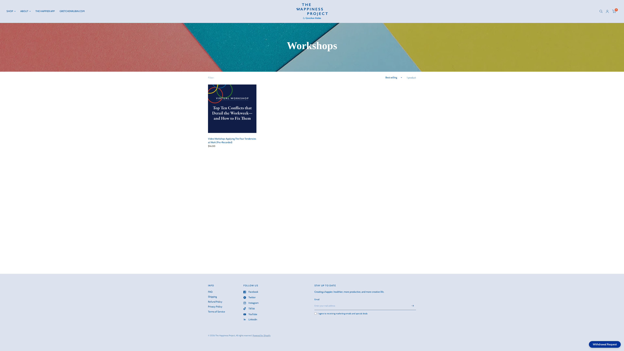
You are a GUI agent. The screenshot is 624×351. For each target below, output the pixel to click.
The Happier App (45, 11)
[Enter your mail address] (413, 306)
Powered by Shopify (262, 335)
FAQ (210, 291)
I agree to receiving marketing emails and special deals (342, 313)
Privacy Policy (215, 306)
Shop (9, 11)
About (24, 11)
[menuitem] (12, 11)
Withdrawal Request (605, 344)
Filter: (211, 77)
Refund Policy (215, 301)
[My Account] (607, 11)
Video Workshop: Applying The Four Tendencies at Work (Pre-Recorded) (232, 140)
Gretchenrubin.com (72, 11)
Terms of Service (216, 311)
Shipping (212, 296)
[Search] (601, 11)
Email (316, 299)
